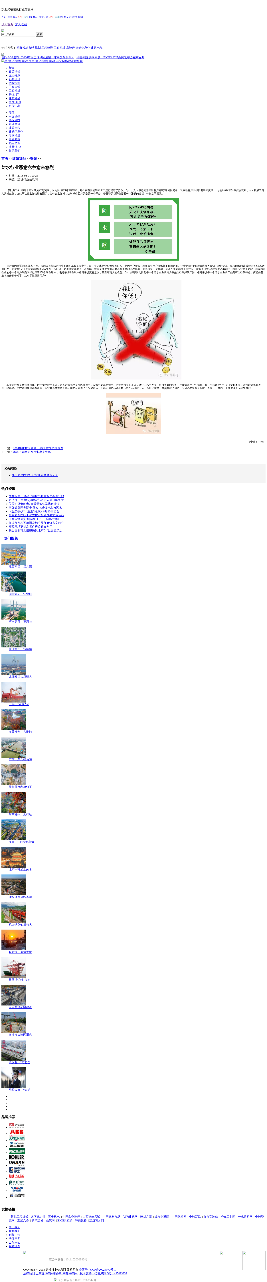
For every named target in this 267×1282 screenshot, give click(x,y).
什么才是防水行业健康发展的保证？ (35, 475)
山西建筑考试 (91, 1216)
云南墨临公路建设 (20, 1007)
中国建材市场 (111, 1216)
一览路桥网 (245, 1216)
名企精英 (14, 139)
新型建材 (37, 1220)
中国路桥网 (179, 1216)
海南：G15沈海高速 (21, 841)
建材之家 (146, 1216)
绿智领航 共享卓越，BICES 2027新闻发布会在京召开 (93, 57)
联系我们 (14, 150)
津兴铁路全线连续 (20, 897)
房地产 (70, 47)
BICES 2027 (64, 1220)
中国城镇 (14, 116)
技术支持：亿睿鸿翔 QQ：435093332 (103, 1273)
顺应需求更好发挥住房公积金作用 (30, 526)
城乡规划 (35, 47)
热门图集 (11, 538)
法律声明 (14, 1238)
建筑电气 (96, 47)
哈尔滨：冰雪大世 (20, 952)
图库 (12, 112)
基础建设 (14, 124)
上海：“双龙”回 (19, 704)
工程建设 (47, 47)
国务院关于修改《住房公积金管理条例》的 (36, 496)
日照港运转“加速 (19, 979)
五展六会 (23, 1220)
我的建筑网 (130, 1216)
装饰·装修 (15, 102)
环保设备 (81, 1220)
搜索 (39, 34)
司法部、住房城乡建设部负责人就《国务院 (36, 500)
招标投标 (22, 47)
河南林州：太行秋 (20, 814)
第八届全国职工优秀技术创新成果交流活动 (36, 515)
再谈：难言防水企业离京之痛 (32, 452)
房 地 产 (14, 94)
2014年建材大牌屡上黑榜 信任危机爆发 (38, 448)
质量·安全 (15, 146)
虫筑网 (50, 1220)
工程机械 (59, 47)
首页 (4, 158)
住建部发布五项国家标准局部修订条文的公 (36, 522)
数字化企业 (38, 1216)
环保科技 (14, 120)
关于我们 (14, 1227)
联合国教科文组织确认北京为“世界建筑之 (35, 530)
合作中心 (14, 105)
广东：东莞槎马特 (20, 759)
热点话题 (14, 143)
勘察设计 (14, 79)
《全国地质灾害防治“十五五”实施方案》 (35, 519)
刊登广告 (14, 1234)
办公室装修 (210, 1216)
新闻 (12, 67)
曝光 (33, 158)
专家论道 (14, 135)
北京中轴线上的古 (20, 869)
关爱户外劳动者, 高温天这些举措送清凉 (34, 503)
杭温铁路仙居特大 (20, 924)
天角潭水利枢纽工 (20, 786)
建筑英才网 (96, 1220)
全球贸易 (195, 1216)
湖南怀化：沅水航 (20, 594)
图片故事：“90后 (19, 1089)
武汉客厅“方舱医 (19, 1062)
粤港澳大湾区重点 (20, 1034)
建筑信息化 (83, 47)
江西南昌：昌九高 (20, 566)
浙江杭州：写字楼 (20, 649)
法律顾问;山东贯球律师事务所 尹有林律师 (50, 1273)
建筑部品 (14, 98)
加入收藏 (21, 24)
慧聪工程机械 (19, 1216)
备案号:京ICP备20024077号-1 (97, 1269)
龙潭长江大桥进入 (20, 676)
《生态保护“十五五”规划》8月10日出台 (34, 511)
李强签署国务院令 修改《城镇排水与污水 (35, 507)
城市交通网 (162, 1216)
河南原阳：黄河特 (20, 621)
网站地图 (14, 1246)
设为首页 (7, 24)
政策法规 (14, 71)
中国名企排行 (71, 1216)
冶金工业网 (228, 1216)
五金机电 (54, 1216)
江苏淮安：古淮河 (20, 731)
